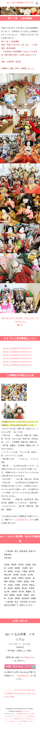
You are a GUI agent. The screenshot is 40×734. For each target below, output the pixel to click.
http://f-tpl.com (26, 711)
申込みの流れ (21, 690)
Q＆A (23, 693)
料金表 (30, 690)
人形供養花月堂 (21, 520)
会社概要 (10, 697)
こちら (32, 68)
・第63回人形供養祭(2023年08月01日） (17, 352)
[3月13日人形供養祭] (20, 88)
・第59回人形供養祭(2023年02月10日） (17, 365)
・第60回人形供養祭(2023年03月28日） (17, 362)
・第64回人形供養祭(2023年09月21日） (17, 348)
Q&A (30, 657)
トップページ (9, 690)
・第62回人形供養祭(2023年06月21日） (17, 355)
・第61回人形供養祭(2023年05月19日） (17, 358)
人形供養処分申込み (12, 693)
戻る (21, 325)
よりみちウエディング (21, 716)
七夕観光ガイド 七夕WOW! (16, 721)
